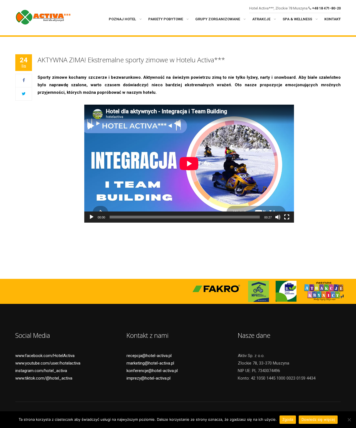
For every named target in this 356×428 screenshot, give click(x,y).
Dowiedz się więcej (318, 419)
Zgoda (287, 419)
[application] (189, 164)
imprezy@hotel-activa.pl (148, 378)
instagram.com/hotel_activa (41, 370)
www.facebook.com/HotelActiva (45, 355)
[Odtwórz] (91, 217)
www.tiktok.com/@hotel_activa (43, 378)
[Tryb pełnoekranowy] (287, 217)
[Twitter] (24, 93)
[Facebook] (24, 80)
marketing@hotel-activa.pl (150, 363)
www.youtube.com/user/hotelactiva (47, 363)
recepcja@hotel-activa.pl (149, 355)
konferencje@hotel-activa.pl (152, 370)
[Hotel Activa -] (43, 16)
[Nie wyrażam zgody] (349, 419)
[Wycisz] (278, 217)
